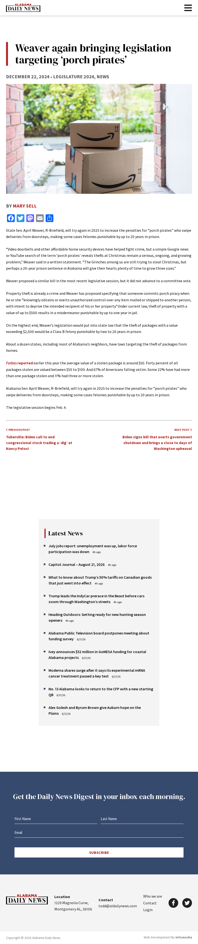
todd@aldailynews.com (118, 905)
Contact (150, 903)
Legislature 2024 (73, 76)
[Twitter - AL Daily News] (187, 903)
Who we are (152, 896)
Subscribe (99, 852)
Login (148, 909)
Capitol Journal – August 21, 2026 (77, 564)
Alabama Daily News (23, 8)
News (103, 76)
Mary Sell (25, 206)
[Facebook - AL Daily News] (173, 903)
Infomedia (184, 937)
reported (19, 362)
